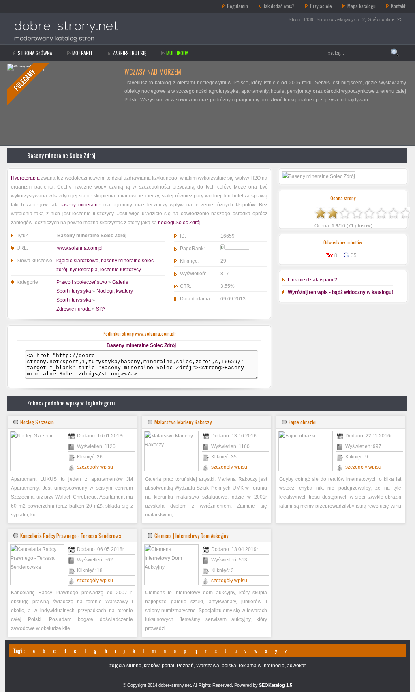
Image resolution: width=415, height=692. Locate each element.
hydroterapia (84, 269)
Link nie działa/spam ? (312, 280)
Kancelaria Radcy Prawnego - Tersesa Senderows (70, 535)
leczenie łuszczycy (120, 269)
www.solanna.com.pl (80, 248)
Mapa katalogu (361, 5)
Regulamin (237, 5)
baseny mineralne (80, 205)
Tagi (17, 650)
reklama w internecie (262, 665)
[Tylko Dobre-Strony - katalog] (63, 6)
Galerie (120, 282)
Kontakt (398, 5)
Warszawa (207, 665)
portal (168, 665)
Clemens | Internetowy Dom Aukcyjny (191, 535)
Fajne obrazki (302, 422)
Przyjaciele (321, 5)
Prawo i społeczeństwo (81, 282)
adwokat (296, 665)
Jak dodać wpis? (279, 5)
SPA (100, 309)
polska (229, 665)
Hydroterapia (25, 178)
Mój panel (82, 52)
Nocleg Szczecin (37, 422)
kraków (151, 665)
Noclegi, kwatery (114, 291)
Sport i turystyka (73, 291)
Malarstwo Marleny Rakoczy (183, 422)
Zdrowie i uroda (73, 309)
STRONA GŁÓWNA (35, 52)
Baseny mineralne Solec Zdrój (61, 155)
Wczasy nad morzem (152, 72)
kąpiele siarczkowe (77, 261)
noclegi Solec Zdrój (179, 222)
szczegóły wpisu (95, 467)
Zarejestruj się (129, 52)
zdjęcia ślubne (125, 665)
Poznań (185, 665)
